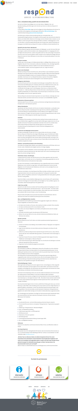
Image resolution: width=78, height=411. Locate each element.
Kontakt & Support (58, 3)
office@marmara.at (30, 334)
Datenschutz (43, 386)
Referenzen (50, 3)
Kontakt (30, 386)
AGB (48, 386)
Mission (75, 3)
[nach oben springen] (39, 407)
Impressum (36, 386)
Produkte (44, 3)
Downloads (66, 3)
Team (71, 3)
